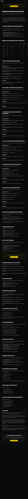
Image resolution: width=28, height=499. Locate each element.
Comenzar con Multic (14, 440)
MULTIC (2, 1)
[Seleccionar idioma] (26, 1)
